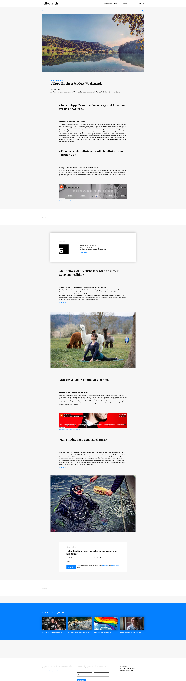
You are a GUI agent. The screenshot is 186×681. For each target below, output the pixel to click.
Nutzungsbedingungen (127, 668)
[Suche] (140, 3)
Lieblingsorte (108, 3)
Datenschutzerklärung (127, 670)
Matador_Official (62, 429)
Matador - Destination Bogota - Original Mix (72, 429)
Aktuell (117, 3)
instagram (52, 671)
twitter (59, 671)
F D (59, 200)
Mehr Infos (83, 252)
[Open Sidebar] (143, 3)
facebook (45, 671)
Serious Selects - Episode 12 (66, 200)
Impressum (123, 666)
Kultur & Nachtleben (56, 80)
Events (125, 3)
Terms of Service (115, 565)
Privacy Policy (105, 565)
